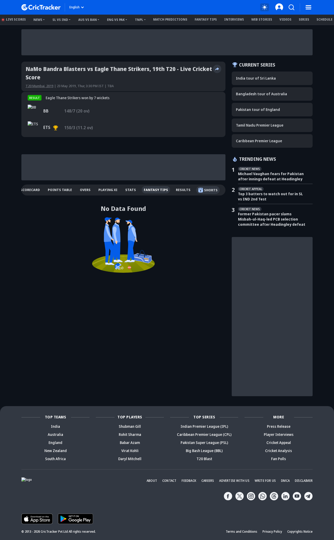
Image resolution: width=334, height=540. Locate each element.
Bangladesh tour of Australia (261, 93)
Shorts (211, 190)
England (55, 442)
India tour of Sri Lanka (256, 78)
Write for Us (265, 480)
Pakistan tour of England (258, 109)
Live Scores (16, 19)
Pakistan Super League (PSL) (204, 442)
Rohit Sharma (130, 434)
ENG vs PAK (116, 19)
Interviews (234, 19)
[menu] (308, 7)
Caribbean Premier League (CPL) (204, 434)
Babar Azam (130, 442)
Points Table (60, 189)
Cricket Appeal (278, 442)
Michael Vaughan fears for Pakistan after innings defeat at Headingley (271, 176)
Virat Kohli (130, 450)
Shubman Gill (130, 426)
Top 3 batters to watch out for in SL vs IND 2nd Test (270, 196)
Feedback (189, 480)
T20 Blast (204, 458)
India (55, 426)
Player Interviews (279, 434)
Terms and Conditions (241, 531)
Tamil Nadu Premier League (259, 125)
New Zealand (55, 450)
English (74, 7)
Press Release (278, 426)
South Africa (55, 458)
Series (304, 19)
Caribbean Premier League (259, 140)
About (152, 480)
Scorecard (30, 189)
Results (183, 189)
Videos (285, 19)
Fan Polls (278, 458)
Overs (85, 189)
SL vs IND (60, 19)
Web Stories (261, 19)
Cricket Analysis (278, 450)
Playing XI (107, 189)
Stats (130, 189)
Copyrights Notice (300, 531)
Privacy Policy (272, 531)
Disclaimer (304, 480)
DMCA (285, 480)
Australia (55, 434)
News (37, 19)
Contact (169, 480)
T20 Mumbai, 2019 (39, 86)
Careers (207, 480)
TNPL (139, 19)
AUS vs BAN (87, 19)
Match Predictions (170, 19)
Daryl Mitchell (129, 458)
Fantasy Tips (206, 19)
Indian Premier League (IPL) (204, 426)
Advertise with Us (234, 480)
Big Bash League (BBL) (204, 450)
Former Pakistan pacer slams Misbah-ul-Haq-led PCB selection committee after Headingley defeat (271, 219)
